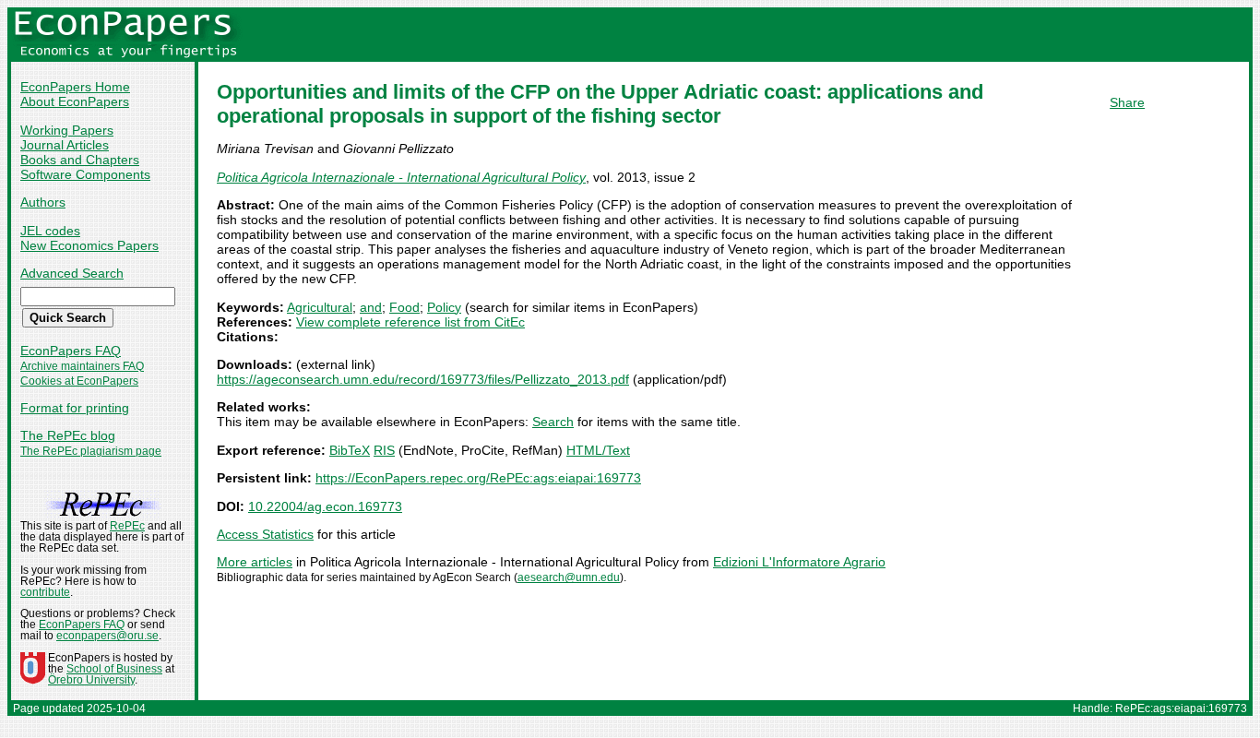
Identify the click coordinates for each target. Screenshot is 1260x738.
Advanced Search (72, 273)
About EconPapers (74, 101)
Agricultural (319, 307)
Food (404, 307)
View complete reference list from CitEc (410, 322)
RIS (384, 450)
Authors (42, 202)
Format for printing (74, 407)
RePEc (127, 525)
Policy (444, 307)
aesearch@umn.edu (568, 577)
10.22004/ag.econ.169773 (325, 506)
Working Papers (66, 130)
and (371, 307)
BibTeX (349, 450)
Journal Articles (64, 144)
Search (553, 421)
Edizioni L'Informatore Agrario (799, 561)
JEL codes (50, 230)
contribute (45, 592)
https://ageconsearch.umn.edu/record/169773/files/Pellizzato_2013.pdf (423, 379)
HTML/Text (598, 450)
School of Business (114, 668)
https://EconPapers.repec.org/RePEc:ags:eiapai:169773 (478, 477)
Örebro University (91, 679)
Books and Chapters (79, 159)
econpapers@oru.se (107, 635)
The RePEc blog (67, 435)
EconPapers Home (75, 86)
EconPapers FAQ (70, 350)
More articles (254, 561)
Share (1127, 102)
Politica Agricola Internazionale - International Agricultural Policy (401, 177)
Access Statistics (265, 534)
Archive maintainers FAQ (82, 366)
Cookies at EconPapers (79, 381)
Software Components (85, 174)
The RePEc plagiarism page (90, 451)
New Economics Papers (89, 245)
